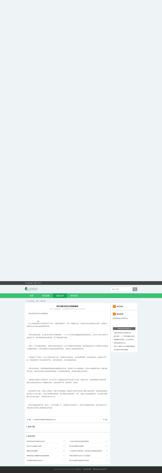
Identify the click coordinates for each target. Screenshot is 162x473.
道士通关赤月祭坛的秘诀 (121, 350)
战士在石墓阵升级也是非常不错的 (79, 460)
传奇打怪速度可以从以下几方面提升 (79, 456)
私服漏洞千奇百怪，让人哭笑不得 (124, 339)
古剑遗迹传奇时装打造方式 (34, 460)
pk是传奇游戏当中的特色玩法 (122, 333)
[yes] (135, 289)
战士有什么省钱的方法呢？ (34, 446)
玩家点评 (60, 295)
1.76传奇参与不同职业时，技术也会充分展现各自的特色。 (86, 451)
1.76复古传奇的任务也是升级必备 (79, 441)
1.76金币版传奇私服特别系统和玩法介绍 (44, 419)
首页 (32, 295)
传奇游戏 (74, 295)
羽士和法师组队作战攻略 (76, 446)
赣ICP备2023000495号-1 (100, 469)
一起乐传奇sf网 (86, 469)
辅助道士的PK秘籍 (32, 451)
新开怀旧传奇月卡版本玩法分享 (36, 441)
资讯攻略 (46, 295)
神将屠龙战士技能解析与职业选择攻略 (38, 456)
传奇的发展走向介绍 (120, 343)
